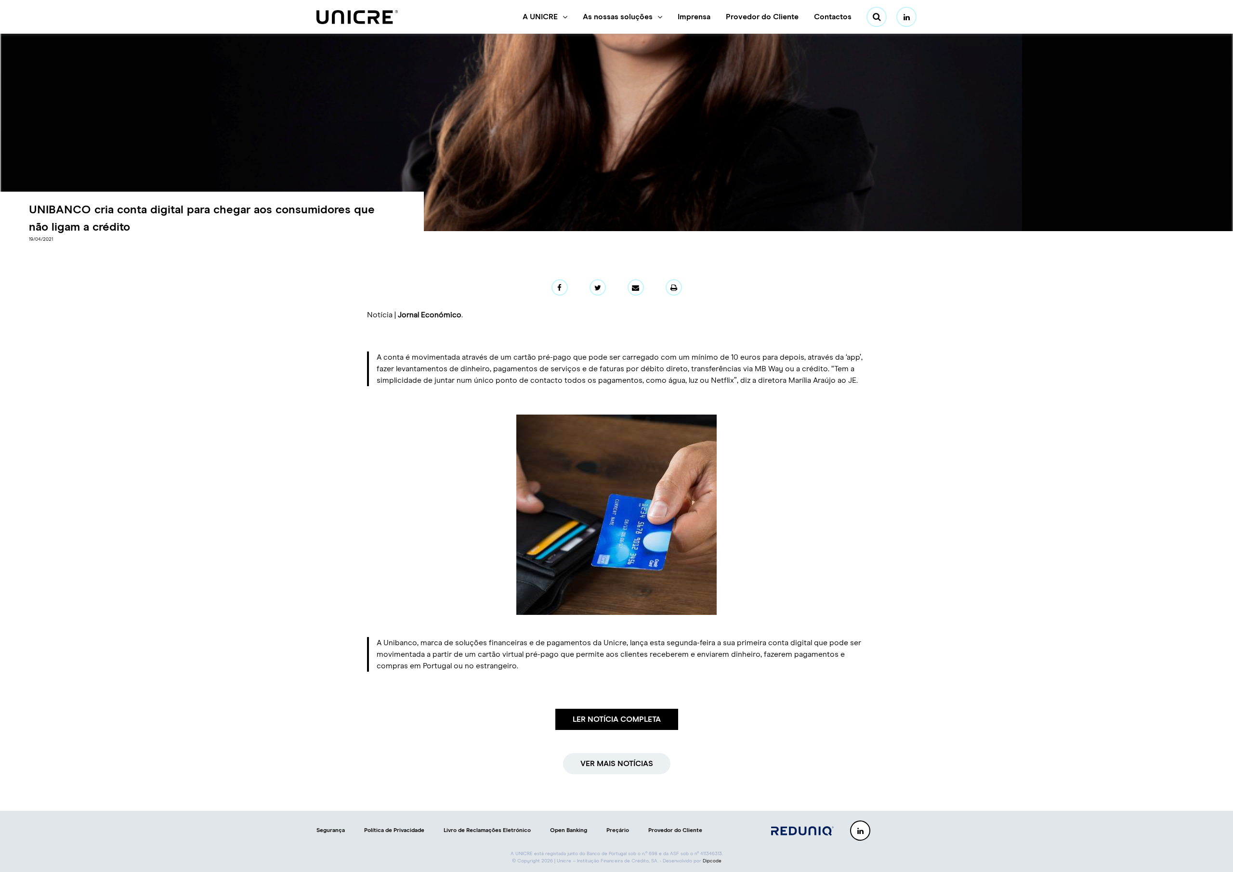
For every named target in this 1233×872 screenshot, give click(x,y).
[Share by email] (636, 287)
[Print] (674, 287)
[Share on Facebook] (559, 287)
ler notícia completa (617, 719)
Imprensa (694, 17)
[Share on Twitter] (598, 287)
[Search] (876, 17)
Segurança (330, 830)
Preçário (617, 830)
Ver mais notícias (616, 764)
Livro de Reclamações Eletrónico (487, 830)
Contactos (833, 17)
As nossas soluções (618, 17)
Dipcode (712, 861)
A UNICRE (540, 17)
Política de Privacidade (394, 830)
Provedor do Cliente (762, 17)
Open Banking (568, 830)
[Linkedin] (906, 17)
